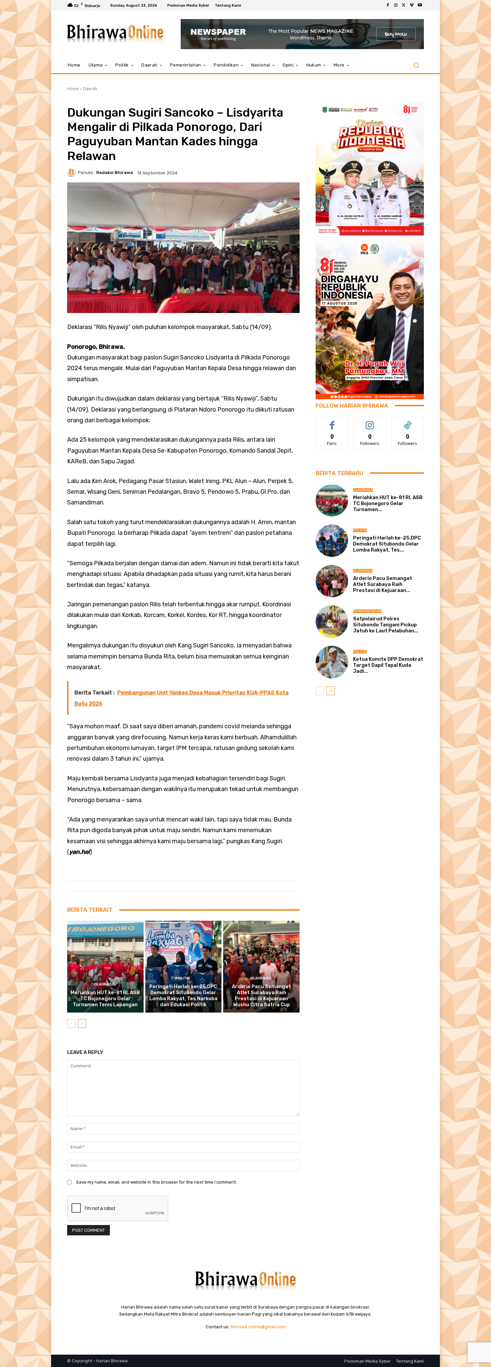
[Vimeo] (412, 5)
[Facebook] (388, 5)
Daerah (90, 89)
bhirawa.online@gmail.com (257, 1326)
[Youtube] (420, 5)
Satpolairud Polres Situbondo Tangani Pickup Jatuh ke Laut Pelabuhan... (385, 625)
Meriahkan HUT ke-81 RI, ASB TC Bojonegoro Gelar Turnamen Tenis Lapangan (105, 999)
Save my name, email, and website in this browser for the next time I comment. (156, 1182)
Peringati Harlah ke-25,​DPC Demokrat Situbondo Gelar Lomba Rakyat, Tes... (387, 544)
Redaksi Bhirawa (114, 172)
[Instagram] (396, 5)
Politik (182, 978)
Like (332, 421)
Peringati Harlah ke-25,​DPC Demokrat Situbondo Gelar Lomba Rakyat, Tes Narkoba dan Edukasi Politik (183, 995)
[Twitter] (404, 5)
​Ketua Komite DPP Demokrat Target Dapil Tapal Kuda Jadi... (388, 665)
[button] (416, 65)
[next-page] (82, 1023)
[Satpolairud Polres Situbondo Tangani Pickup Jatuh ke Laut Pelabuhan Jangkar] (332, 621)
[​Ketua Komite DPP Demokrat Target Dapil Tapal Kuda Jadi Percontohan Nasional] (332, 662)
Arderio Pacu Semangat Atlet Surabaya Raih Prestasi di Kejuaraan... (382, 584)
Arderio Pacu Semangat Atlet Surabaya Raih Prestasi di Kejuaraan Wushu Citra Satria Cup (261, 995)
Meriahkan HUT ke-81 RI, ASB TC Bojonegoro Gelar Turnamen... (388, 503)
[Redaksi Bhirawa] (72, 172)
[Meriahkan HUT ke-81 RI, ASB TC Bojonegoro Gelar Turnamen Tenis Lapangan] (105, 966)
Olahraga (104, 984)
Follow (370, 421)
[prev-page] (71, 1023)
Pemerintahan (367, 611)
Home (73, 89)
